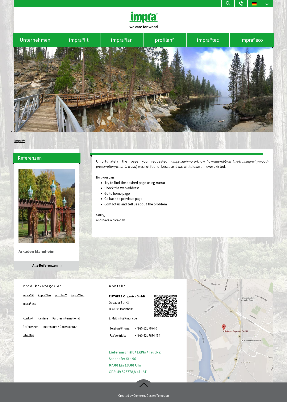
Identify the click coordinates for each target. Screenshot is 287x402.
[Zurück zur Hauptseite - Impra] (143, 27)
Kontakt (28, 318)
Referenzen (30, 327)
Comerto (139, 396)
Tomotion (162, 396)
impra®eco (251, 40)
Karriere (43, 318)
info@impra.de (127, 318)
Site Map (28, 335)
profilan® (165, 40)
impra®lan (122, 40)
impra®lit (79, 40)
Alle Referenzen (45, 265)
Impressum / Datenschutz (60, 327)
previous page (131, 198)
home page (121, 193)
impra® (19, 141)
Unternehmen (35, 40)
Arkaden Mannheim (36, 251)
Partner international (66, 318)
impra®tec (208, 40)
